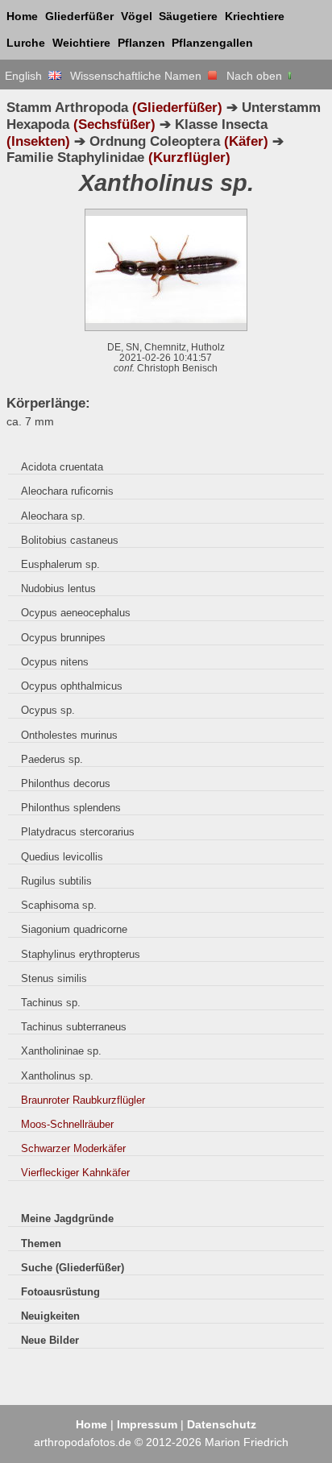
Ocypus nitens (55, 662)
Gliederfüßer (79, 16)
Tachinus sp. (51, 1003)
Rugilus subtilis (56, 881)
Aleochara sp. (53, 516)
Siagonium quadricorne (74, 929)
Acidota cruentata (62, 467)
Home (22, 16)
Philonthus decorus (65, 783)
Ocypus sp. (48, 710)
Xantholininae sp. (61, 1051)
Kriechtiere (254, 16)
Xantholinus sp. (57, 1076)
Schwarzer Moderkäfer (73, 1148)
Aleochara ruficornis (67, 491)
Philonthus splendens (71, 808)
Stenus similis (54, 978)
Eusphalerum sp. (60, 564)
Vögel (136, 16)
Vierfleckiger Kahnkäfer (75, 1173)
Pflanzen (141, 42)
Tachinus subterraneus (74, 1027)
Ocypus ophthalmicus (71, 686)
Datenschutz (221, 1424)
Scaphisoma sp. (59, 905)
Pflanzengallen (212, 42)
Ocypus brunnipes (63, 638)
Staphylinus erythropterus (80, 954)
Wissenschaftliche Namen (139, 75)
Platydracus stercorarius (78, 832)
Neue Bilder (50, 1340)
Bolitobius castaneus (69, 540)
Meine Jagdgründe (67, 1218)
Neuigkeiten (50, 1316)
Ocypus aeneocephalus (76, 613)
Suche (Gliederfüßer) (72, 1268)
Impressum (147, 1424)
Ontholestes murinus (69, 735)
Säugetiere (188, 16)
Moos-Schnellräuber (67, 1124)
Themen (41, 1243)
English (26, 75)
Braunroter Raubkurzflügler (83, 1100)
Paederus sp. (52, 759)
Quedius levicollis (62, 857)
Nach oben (255, 75)
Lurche (25, 42)
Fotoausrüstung (60, 1292)
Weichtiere (81, 42)
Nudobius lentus (58, 588)
